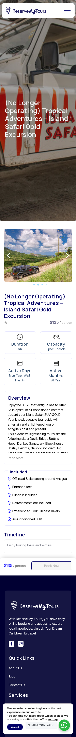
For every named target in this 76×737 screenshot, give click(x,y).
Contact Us (17, 685)
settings (53, 719)
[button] (34, 284)
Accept (15, 727)
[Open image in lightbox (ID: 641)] (38, 255)
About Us (15, 668)
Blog (12, 677)
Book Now (51, 566)
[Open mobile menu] (67, 10)
